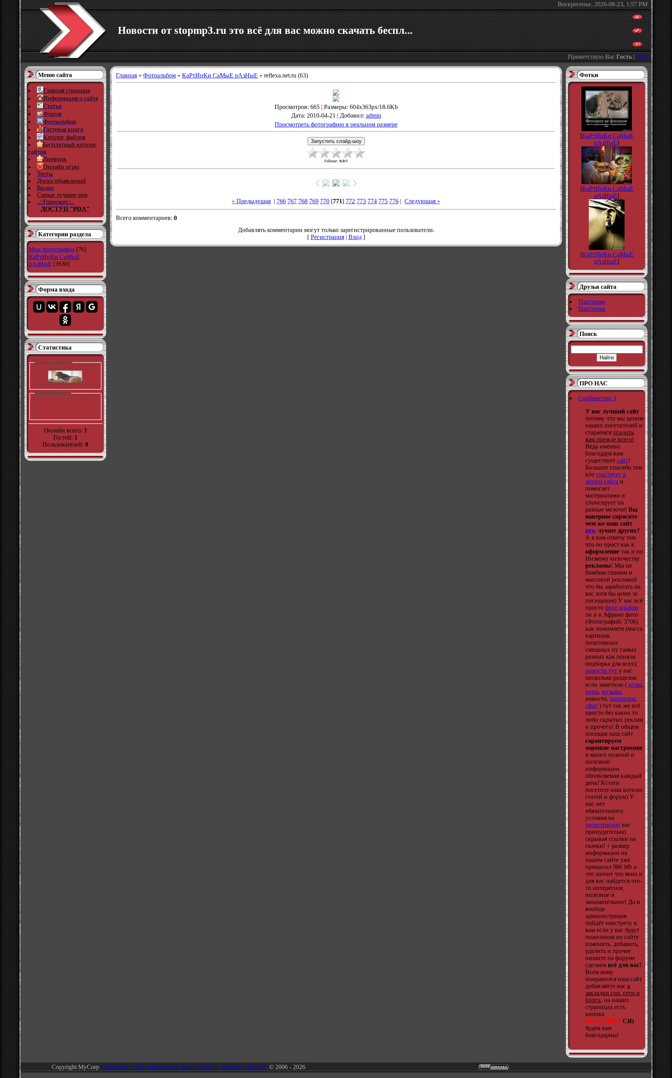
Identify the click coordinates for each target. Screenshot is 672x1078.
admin (373, 115)
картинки (622, 698)
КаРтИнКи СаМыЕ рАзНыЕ (220, 75)
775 (383, 201)
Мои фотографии (52, 249)
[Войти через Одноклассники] (65, 320)
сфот (591, 705)
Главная (126, 75)
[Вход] (637, 45)
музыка (611, 691)
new (590, 530)
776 (394, 201)
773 (361, 201)
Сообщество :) (597, 398)
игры (635, 684)
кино (591, 691)
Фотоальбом (159, 75)
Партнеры (591, 301)
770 (324, 201)
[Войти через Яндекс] (78, 307)
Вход (355, 237)
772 (350, 201)
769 (313, 201)
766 (281, 201)
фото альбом (621, 607)
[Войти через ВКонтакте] (52, 307)
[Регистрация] (637, 31)
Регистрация (327, 237)
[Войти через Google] (92, 307)
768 (303, 201)
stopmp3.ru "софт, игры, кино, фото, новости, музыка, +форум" (184, 1067)
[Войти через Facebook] (65, 307)
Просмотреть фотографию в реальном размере (336, 124)
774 (372, 201)
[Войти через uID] (39, 307)
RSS (642, 56)
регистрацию (602, 824)
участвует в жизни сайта (605, 478)
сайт (622, 460)
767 (292, 201)
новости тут (601, 670)
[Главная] (637, 18)
